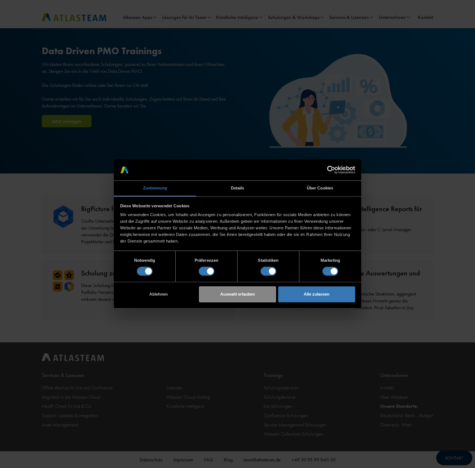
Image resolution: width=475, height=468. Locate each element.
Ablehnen (158, 294)
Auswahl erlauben (237, 294)
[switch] (206, 271)
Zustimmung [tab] (155, 188)
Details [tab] (237, 188)
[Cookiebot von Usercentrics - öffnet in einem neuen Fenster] (331, 170)
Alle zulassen (316, 294)
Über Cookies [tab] (320, 188)
